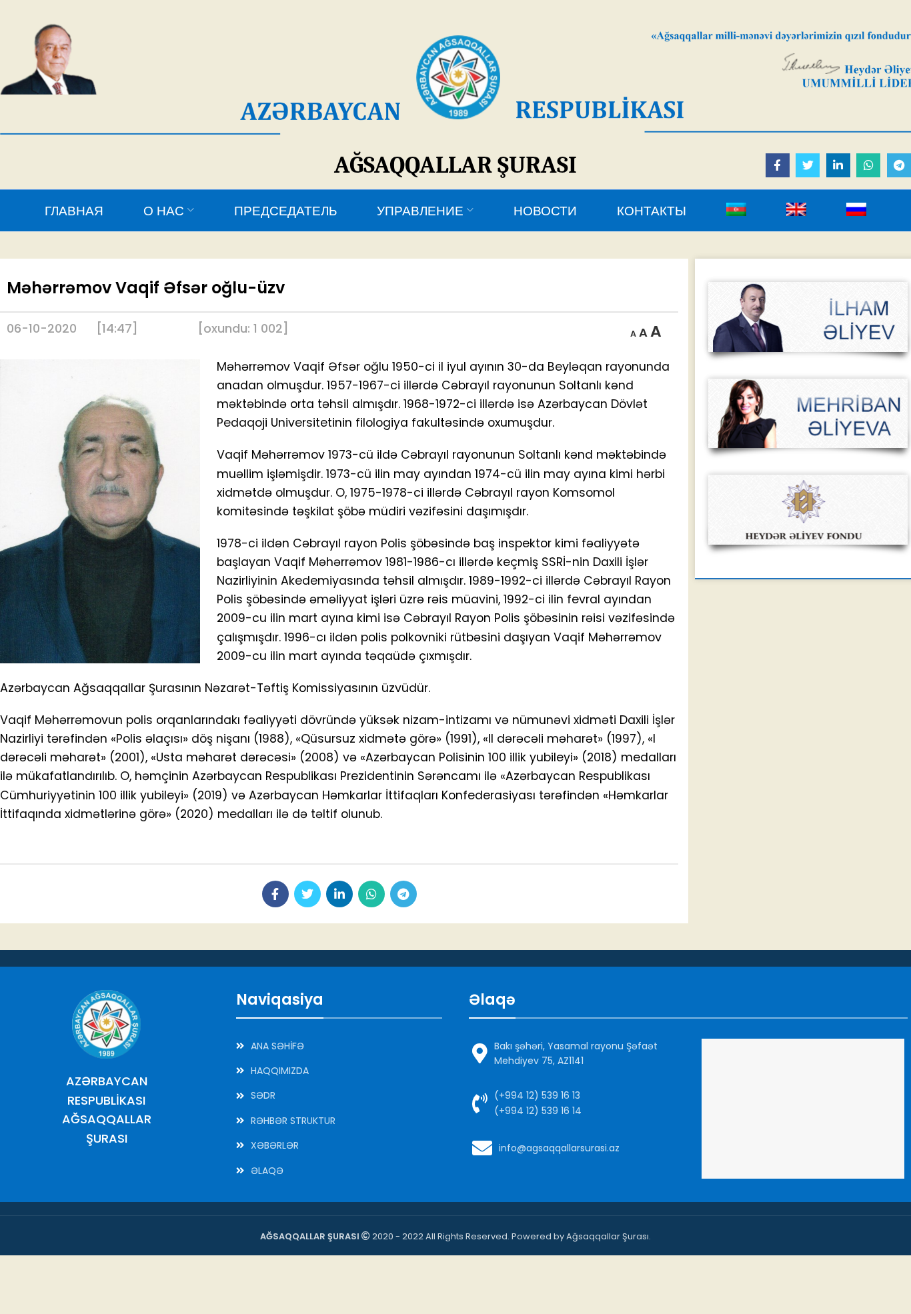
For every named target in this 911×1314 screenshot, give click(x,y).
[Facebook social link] (778, 165)
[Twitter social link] (808, 165)
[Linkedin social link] (838, 165)
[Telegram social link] (899, 165)
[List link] (339, 1046)
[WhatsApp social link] (868, 165)
